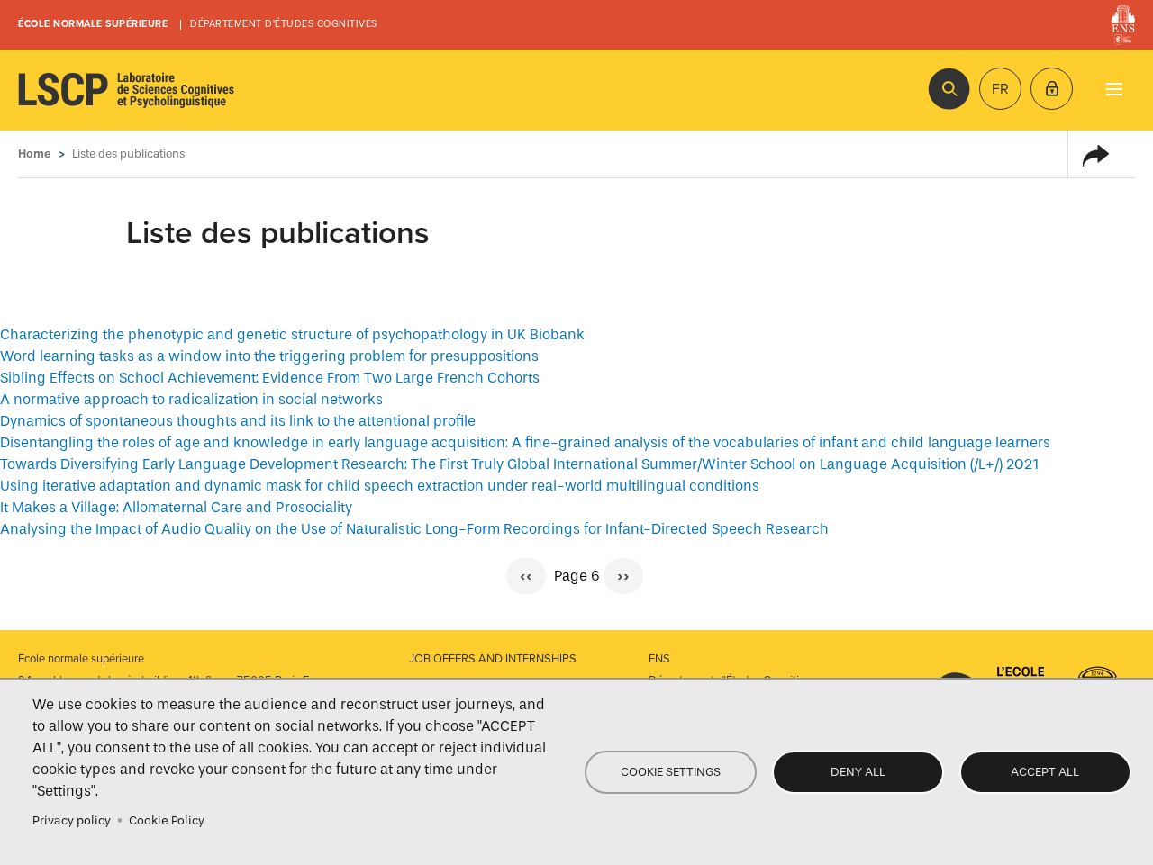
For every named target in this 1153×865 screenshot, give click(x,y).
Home (34, 153)
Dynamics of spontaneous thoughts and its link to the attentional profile (238, 420)
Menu (1114, 89)
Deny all (858, 771)
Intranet (1051, 89)
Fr (1000, 89)
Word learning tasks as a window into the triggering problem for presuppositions (269, 356)
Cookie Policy (166, 820)
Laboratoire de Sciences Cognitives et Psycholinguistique (126, 90)
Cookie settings (671, 771)
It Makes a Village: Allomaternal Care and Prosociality (176, 507)
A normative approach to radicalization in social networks (191, 399)
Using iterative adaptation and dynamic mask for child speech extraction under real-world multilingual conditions (379, 485)
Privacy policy (71, 820)
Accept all (1045, 771)
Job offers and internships (492, 659)
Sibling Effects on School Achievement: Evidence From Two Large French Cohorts (270, 377)
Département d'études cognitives (283, 24)
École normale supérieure (93, 24)
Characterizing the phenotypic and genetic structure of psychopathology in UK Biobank (292, 334)
